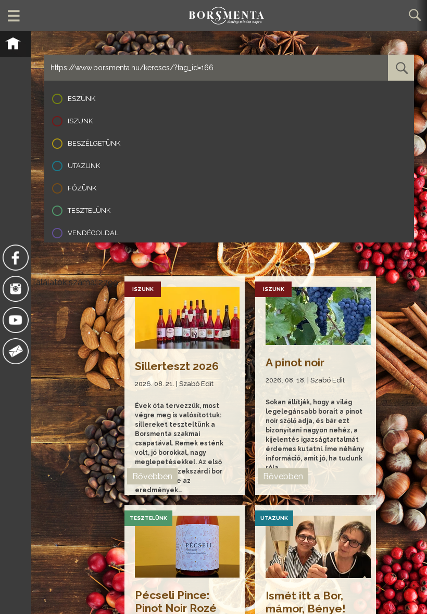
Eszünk (81, 99)
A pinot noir (295, 362)
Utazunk (84, 166)
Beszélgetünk (94, 143)
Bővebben (152, 476)
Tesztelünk (89, 210)
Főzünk (82, 188)
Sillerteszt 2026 (177, 366)
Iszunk (80, 121)
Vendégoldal (93, 233)
